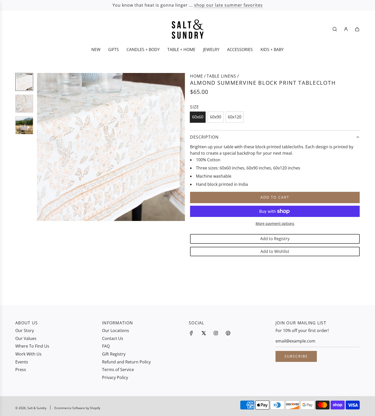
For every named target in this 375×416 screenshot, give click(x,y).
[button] (44, 147)
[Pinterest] (228, 333)
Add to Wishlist (274, 251)
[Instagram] (215, 333)
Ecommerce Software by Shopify (77, 408)
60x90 (215, 117)
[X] (203, 333)
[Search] (334, 29)
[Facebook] (191, 333)
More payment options (275, 223)
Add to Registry (275, 238)
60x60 (197, 117)
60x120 (234, 117)
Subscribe (296, 356)
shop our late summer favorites (228, 5)
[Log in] (346, 29)
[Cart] (357, 29)
